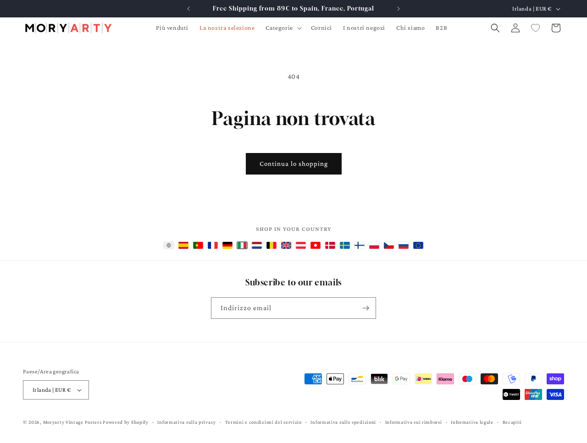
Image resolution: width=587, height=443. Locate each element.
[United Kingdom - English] (286, 245)
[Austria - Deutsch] (300, 245)
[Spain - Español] (183, 245)
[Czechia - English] (388, 245)
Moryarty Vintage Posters (72, 422)
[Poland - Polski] (374, 245)
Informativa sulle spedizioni (343, 422)
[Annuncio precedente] (188, 8)
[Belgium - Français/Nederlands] (271, 245)
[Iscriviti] (365, 308)
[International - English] (168, 245)
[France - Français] (212, 245)
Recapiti (512, 422)
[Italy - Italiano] (242, 245)
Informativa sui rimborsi (413, 422)
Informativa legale (472, 422)
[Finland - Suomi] (359, 245)
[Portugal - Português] (198, 245)
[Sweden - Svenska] (344, 245)
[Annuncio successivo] (398, 8)
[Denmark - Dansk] (330, 245)
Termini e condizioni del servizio (263, 422)
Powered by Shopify (126, 422)
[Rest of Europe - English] (418, 245)
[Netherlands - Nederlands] (256, 245)
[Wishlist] (536, 28)
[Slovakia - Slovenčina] (403, 245)
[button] (282, 27)
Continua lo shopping (294, 163)
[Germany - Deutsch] (227, 245)
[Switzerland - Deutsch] (315, 245)
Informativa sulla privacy (186, 422)
